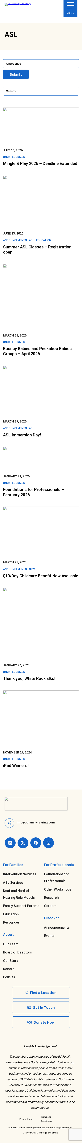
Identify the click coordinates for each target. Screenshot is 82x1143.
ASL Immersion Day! (22, 435)
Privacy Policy (26, 1119)
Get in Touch (44, 1007)
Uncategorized (14, 156)
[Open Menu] (70, 5)
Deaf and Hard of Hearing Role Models (19, 894)
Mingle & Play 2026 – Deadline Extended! (40, 163)
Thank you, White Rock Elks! (29, 678)
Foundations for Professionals (56, 877)
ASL (31, 240)
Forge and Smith (49, 1132)
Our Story (10, 961)
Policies (9, 977)
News (32, 569)
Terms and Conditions (46, 1119)
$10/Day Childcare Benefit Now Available (40, 576)
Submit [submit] (16, 74)
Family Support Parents (21, 906)
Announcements (15, 240)
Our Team (10, 944)
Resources (11, 922)
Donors (8, 969)
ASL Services (13, 882)
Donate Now (44, 1022)
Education (43, 240)
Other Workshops (57, 889)
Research (51, 898)
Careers (50, 906)
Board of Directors (17, 952)
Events (49, 936)
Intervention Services (19, 874)
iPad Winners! (16, 765)
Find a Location (43, 992)
